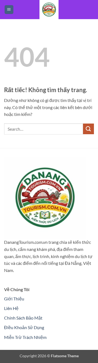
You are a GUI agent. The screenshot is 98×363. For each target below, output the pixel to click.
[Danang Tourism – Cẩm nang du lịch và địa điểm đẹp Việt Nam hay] (49, 9)
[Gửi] (88, 129)
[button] (9, 9)
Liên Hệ (11, 308)
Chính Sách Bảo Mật (23, 317)
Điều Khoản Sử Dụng (24, 327)
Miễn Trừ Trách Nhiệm (25, 337)
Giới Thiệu (14, 298)
